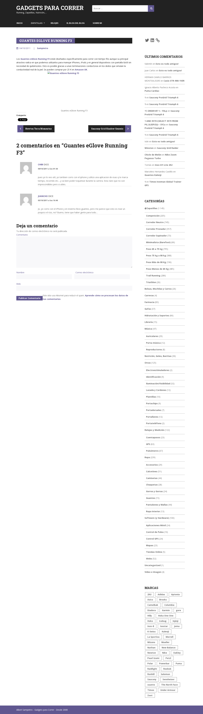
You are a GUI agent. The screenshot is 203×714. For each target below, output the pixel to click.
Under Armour (167, 690)
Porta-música (153, 342)
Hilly (149, 615)
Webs (149, 558)
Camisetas (152, 478)
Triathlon (151, 282)
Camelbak (152, 605)
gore (178, 610)
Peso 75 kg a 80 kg (156, 255)
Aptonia (175, 594)
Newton (151, 652)
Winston (149, 148)
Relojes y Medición (154, 430)
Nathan (151, 647)
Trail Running (153, 275)
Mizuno (151, 642)
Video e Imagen (153, 572)
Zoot (149, 695)
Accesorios (152, 464)
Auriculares (152, 336)
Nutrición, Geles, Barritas (158, 356)
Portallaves (152, 416)
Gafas (148, 308)
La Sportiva (153, 636)
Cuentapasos (153, 437)
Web (18, 283)
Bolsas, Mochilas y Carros (158, 288)
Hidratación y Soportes (157, 315)
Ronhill (151, 674)
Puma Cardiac (152, 90)
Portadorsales (153, 410)
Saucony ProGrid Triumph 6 (163, 97)
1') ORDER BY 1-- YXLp (156, 110)
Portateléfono (153, 423)
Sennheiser (168, 679)
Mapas (149, 545)
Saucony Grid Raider (167, 148)
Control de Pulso (155, 532)
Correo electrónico (84, 272)
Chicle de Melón (153, 154)
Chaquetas (152, 484)
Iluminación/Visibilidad (158, 383)
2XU (149, 594)
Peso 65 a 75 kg (154, 249)
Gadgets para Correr (50, 7)
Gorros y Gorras (154, 491)
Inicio (19, 23)
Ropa (147, 457)
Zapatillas (37, 23)
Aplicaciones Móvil (156, 525)
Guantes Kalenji (153, 175)
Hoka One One (165, 615)
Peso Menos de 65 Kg (157, 268)
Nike (164, 652)
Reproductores (154, 349)
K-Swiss (151, 631)
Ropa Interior (153, 511)
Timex (150, 690)
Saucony (151, 679)
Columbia (169, 605)
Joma (177, 626)
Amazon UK (81, 69)
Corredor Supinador (156, 235)
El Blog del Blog (76, 23)
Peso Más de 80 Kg (156, 262)
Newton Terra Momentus (38, 128)
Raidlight (152, 668)
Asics (150, 599)
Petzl (168, 658)
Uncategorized (152, 565)
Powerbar (164, 663)
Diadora (151, 610)
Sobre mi (97, 23)
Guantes (150, 498)
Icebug (162, 621)
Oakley (177, 652)
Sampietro (42, 48)
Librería (149, 322)
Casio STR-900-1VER (174, 80)
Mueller (165, 642)
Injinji (175, 621)
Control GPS (152, 538)
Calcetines (151, 471)
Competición (153, 215)
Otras (148, 362)
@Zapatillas (151, 208)
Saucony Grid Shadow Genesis (107, 128)
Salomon (165, 674)
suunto (151, 684)
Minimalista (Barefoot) (158, 242)
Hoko (150, 621)
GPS (148, 444)
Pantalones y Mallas (157, 504)
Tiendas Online (154, 551)
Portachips (152, 403)
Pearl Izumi (153, 658)
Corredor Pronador (156, 229)
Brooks (163, 599)
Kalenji (165, 631)
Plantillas (151, 396)
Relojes (54, 23)
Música (148, 328)
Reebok (167, 668)
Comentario (22, 234)
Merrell (169, 636)
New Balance (169, 647)
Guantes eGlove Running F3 (35, 58)
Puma (179, 663)
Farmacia (149, 302)
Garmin (166, 610)
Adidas (161, 594)
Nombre (20, 272)
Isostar (164, 626)
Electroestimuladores (157, 370)
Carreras (149, 295)
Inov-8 (150, 626)
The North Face (169, 684)
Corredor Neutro (155, 222)
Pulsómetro (152, 450)
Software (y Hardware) (157, 517)
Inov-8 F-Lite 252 (163, 165)
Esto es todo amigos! (167, 63)
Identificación (153, 376)
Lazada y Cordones (156, 390)
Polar (150, 663)
